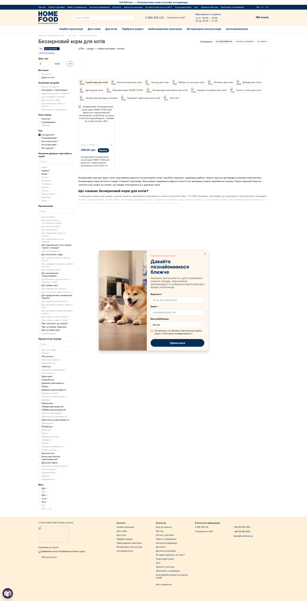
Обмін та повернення (77, 7)
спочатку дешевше (245, 41)
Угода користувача (183, 7)
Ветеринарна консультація (204, 29)
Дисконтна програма (133, 7)
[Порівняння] (235, 17)
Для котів (111, 29)
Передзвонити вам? (176, 17)
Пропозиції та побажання (232, 7)
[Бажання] (243, 17)
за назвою (262, 41)
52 (111, 145)
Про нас (42, 7)
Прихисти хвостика (209, 7)
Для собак (94, 29)
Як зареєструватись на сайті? (158, 7)
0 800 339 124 (155, 17)
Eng (267, 7)
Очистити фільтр (47, 53)
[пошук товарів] (132, 17)
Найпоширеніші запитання (165, 29)
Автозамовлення (237, 29)
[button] (304, 2)
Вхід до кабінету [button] (164, 527)
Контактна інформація (99, 7)
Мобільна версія (49, 557)
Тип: (41, 49)
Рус (262, 7)
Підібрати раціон (132, 29)
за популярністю (224, 41)
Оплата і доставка (56, 7)
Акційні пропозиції (71, 29)
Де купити (116, 7)
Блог (196, 7)
